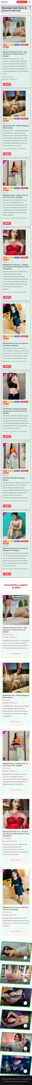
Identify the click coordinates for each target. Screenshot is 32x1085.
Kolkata (6, 1002)
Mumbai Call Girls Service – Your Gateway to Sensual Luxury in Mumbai (15, 54)
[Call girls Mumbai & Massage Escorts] (14, 456)
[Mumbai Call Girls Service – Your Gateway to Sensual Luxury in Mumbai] (14, 30)
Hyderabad (8, 1047)
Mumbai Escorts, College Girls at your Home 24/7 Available (15, 196)
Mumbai (6, 79)
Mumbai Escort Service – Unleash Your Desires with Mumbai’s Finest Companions (16, 267)
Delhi (5, 979)
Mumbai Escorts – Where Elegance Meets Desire (16, 127)
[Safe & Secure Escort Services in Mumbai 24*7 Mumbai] (14, 525)
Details (7, 84)
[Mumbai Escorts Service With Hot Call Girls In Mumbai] (14, 319)
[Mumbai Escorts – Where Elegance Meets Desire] (14, 103)
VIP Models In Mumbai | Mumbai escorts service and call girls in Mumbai (15, 411)
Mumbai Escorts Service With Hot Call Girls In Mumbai (15, 344)
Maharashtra (13, 79)
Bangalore (7, 1024)
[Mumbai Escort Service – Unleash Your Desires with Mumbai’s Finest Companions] (14, 242)
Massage (5, 475)
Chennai (6, 1070)
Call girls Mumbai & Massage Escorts (14, 479)
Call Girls (5, 49)
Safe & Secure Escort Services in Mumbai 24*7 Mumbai (15, 549)
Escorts (5, 123)
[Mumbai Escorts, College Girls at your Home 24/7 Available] (14, 173)
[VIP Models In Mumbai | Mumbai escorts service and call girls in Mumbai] (14, 386)
